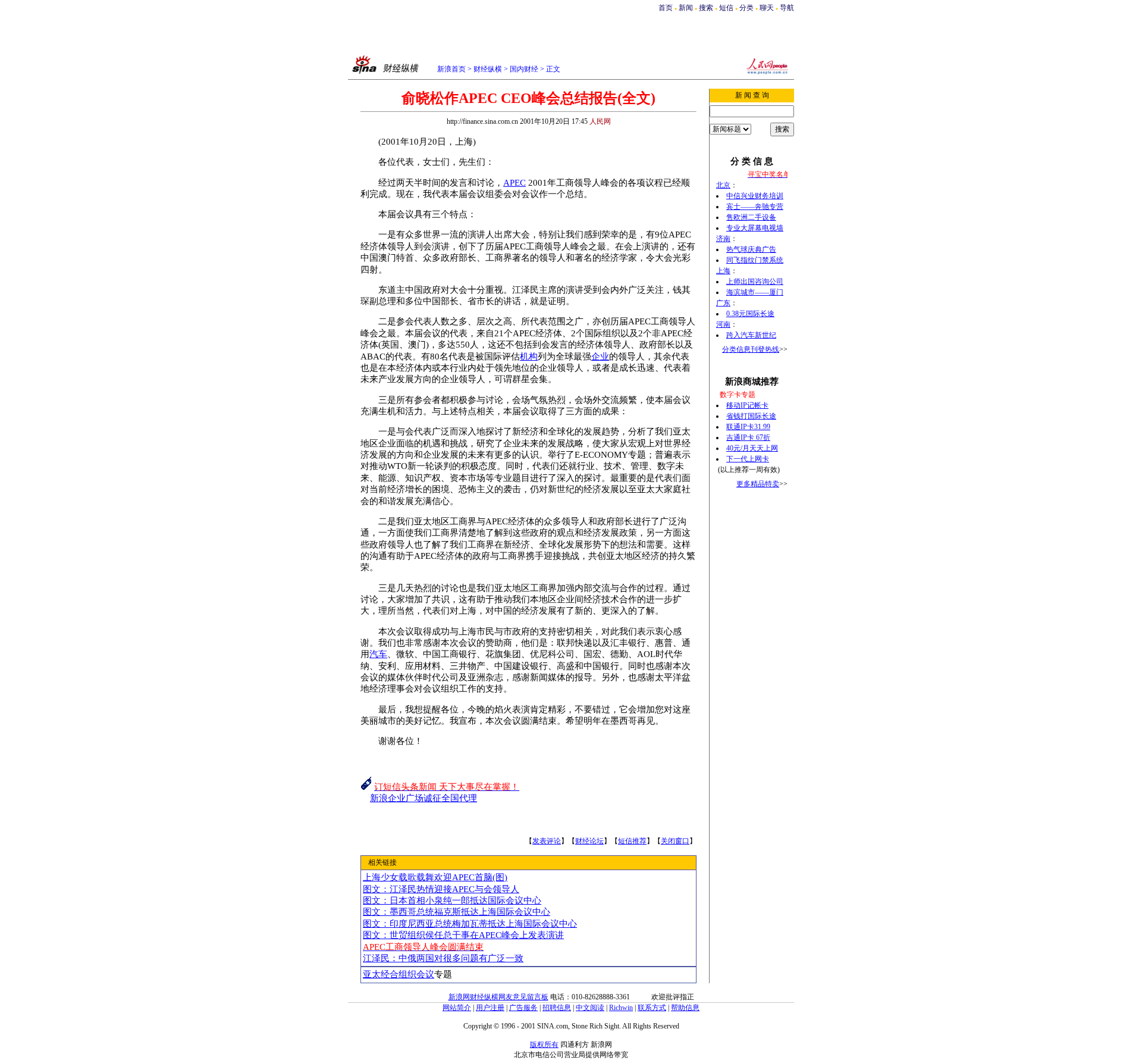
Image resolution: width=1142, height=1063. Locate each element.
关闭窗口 (675, 841)
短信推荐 (632, 841)
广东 (723, 303)
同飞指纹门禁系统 (754, 260)
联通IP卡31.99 (748, 427)
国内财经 (524, 69)
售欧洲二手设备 (751, 217)
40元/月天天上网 (752, 448)
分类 (746, 8)
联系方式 (652, 1007)
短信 (726, 8)
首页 (665, 8)
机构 (529, 356)
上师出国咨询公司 (754, 281)
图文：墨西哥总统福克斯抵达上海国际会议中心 (456, 912)
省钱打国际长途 (751, 416)
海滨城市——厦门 (754, 292)
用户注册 (490, 1007)
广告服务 (523, 1007)
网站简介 (457, 1007)
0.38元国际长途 (750, 313)
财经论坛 (589, 841)
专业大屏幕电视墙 (754, 228)
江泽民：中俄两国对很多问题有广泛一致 (443, 958)
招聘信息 (556, 1007)
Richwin (621, 1007)
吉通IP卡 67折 (748, 437)
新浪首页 (451, 69)
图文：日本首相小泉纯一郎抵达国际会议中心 (452, 900)
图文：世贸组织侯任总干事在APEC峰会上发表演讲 (463, 935)
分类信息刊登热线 (750, 349)
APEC (514, 182)
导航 (787, 8)
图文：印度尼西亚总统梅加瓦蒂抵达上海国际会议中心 (470, 923)
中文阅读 (590, 1007)
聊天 (767, 8)
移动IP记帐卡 (747, 405)
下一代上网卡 (747, 459)
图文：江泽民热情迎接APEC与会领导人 (441, 889)
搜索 (706, 8)
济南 (723, 239)
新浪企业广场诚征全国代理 (423, 798)
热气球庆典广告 (751, 249)
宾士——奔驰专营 (754, 206)
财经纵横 (487, 69)
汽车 (378, 654)
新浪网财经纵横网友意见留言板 (498, 997)
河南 (723, 324)
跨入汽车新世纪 (751, 335)
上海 (723, 271)
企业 (600, 356)
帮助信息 (685, 1007)
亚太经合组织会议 (398, 974)
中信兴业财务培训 (754, 196)
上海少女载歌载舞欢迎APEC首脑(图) (435, 877)
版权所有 (544, 1044)
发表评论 (546, 841)
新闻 (686, 8)
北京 (723, 185)
